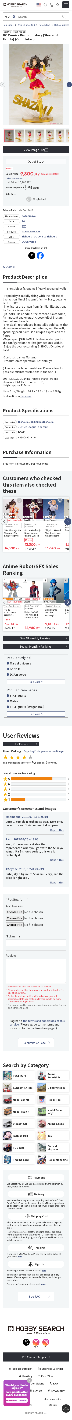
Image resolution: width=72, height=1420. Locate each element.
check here (60, 1205)
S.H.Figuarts (18, 695)
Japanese (25, 396)
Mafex (14, 701)
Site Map (53, 1404)
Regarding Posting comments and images (44, 751)
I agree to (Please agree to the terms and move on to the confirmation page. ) (37, 1024)
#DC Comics (9, 266)
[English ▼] (39, 4)
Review (11, 955)
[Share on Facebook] (40, 255)
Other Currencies (14, 178)
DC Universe (29, 241)
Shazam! (43, 427)
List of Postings (20, 743)
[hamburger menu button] (65, 4)
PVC (24, 226)
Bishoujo (27, 236)
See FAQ (34, 1296)
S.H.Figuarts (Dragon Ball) (27, 707)
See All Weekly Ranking (35, 638)
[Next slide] (69, 84)
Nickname (13, 936)
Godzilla (15, 669)
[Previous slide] (2, 84)
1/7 (23, 221)
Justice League (27, 427)
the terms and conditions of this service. (37, 1022)
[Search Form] (57, 5)
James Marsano (31, 231)
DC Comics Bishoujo (45, 236)
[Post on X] (31, 255)
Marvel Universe (20, 663)
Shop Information (52, 1399)
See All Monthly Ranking (35, 646)
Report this (57, 830)
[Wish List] (45, 4)
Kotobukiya (29, 216)
